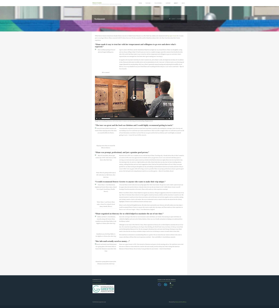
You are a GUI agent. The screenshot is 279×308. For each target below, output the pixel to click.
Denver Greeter (97, 2)
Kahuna (177, 302)
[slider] (133, 118)
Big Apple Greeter (172, 35)
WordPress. (184, 302)
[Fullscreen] (171, 118)
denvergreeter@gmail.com (99, 283)
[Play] (97, 118)
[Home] (170, 18)
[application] (134, 98)
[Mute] (169, 118)
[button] (134, 98)
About (173, 18)
